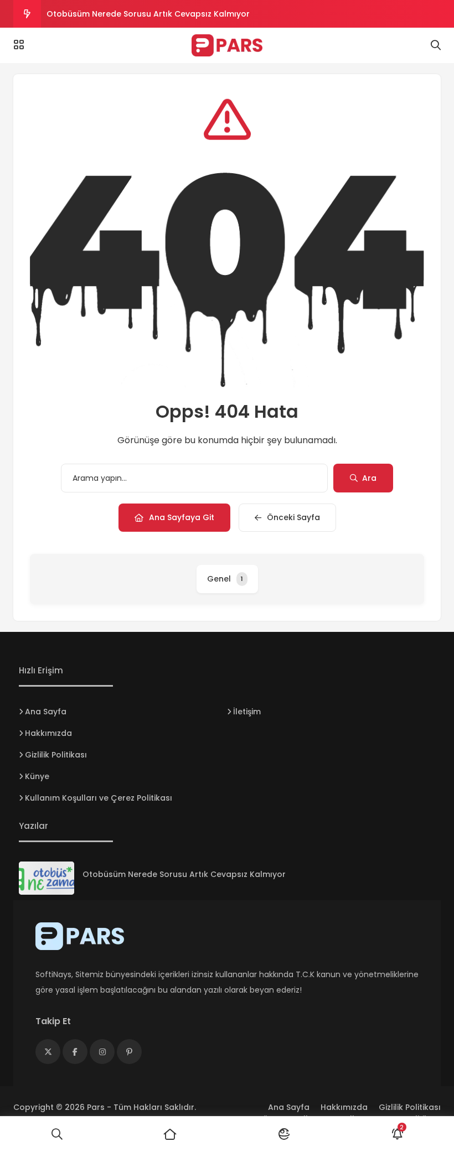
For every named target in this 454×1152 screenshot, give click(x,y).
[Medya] (47, 1051)
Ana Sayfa (45, 711)
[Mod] (284, 1134)
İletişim (247, 711)
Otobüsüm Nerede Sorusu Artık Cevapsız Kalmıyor (148, 13)
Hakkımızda (48, 733)
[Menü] (18, 44)
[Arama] (436, 45)
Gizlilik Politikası (56, 754)
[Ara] (57, 1134)
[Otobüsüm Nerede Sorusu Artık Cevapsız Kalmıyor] (46, 878)
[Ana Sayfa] (170, 1134)
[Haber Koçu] (226, 45)
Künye (37, 776)
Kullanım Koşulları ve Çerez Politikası (98, 797)
